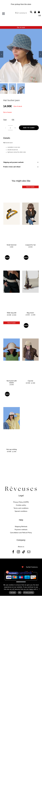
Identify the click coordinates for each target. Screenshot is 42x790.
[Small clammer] (11, 214)
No (20, 592)
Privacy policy (28, 592)
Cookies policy (21, 505)
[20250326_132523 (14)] (21, 54)
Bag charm (30, 313)
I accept (12, 592)
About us (21, 546)
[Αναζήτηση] (31, 12)
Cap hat (30, 381)
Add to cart (29, 128)
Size (5, 120)
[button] (21, 162)
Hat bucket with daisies (12, 381)
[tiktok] (23, 551)
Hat (4, 142)
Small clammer (11, 245)
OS (13, 120)
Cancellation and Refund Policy (21, 532)
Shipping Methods (21, 526)
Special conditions (21, 511)
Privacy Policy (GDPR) (21, 502)
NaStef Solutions (32, 567)
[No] (39, 589)
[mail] (28, 551)
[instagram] (18, 551)
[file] (21, 12)
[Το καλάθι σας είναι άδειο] (35, 12)
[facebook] (13, 551)
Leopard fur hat (30, 245)
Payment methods (21, 529)
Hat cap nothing (11, 449)
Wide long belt (11, 313)
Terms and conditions (21, 508)
